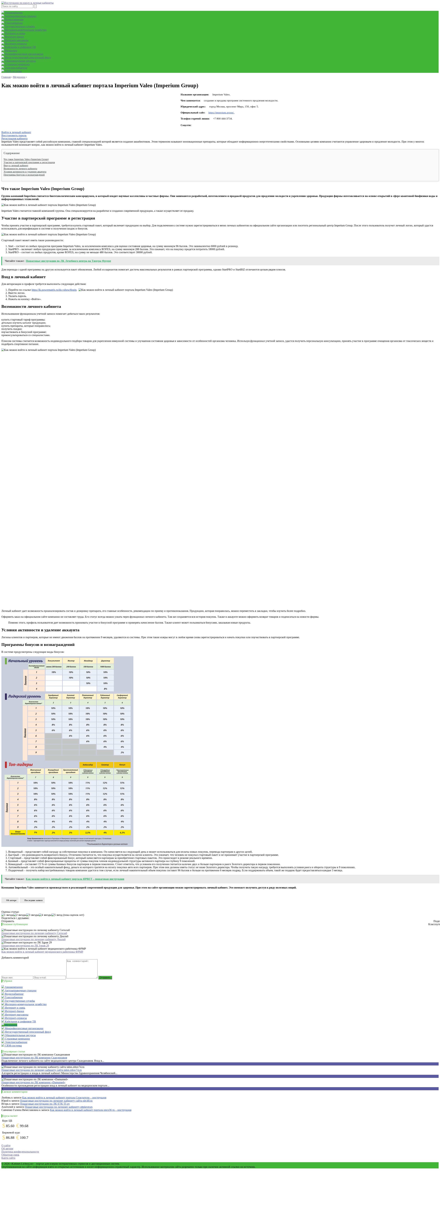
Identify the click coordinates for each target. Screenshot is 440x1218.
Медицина (10, 50)
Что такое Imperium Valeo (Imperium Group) (26, 159)
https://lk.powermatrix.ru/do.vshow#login (54, 289)
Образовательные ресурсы (20, 60)
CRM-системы (13, 71)
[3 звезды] (32, 915)
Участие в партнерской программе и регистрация (29, 162)
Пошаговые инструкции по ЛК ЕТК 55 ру (45, 1103)
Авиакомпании (13, 12)
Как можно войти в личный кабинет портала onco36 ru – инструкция (90, 1110)
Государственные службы (19, 26)
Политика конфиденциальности (20, 1151)
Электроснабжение (15, 67)
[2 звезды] (19, 915)
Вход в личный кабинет (16, 165)
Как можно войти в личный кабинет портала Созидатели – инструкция (64, 1097)
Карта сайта (8, 1157)
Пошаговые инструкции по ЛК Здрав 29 (25, 945)
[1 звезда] (7, 915)
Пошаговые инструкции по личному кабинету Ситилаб (34, 933)
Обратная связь (10, 1154)
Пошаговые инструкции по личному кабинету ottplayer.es (58, 1106)
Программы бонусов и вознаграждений (24, 175)
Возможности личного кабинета (20, 168)
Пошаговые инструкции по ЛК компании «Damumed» (33, 1082)
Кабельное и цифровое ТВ (20, 47)
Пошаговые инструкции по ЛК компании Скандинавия (34, 1057)
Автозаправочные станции (20, 16)
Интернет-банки (14, 36)
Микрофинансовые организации (23, 54)
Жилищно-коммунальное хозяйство (25, 29)
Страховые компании (17, 64)
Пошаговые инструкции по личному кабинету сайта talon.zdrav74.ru (41, 1070)
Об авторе (11, 900)
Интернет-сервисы (15, 43)
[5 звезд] (57, 915)
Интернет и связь (14, 33)
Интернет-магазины (16, 40)
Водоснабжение (14, 19)
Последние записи (33, 900)
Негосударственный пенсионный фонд (27, 57)
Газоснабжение (13, 23)
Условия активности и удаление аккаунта (25, 171)
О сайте (5, 1145)
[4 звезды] (45, 915)
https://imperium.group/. (221, 112)
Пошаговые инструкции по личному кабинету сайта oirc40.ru (56, 1100)
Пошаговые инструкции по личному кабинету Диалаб (33, 939)
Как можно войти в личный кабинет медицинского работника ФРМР (42, 951)
